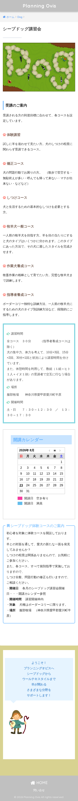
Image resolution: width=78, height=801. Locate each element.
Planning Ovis (39, 6)
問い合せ (39, 790)
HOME (41, 782)
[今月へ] (54, 450)
